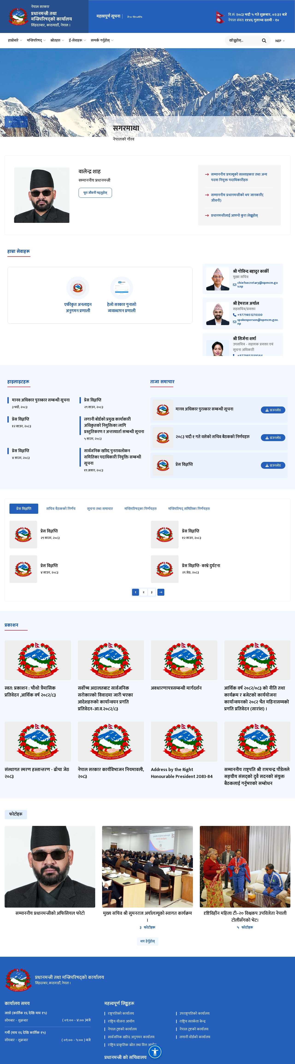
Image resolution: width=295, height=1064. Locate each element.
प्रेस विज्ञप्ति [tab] (27, 514)
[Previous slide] (10, 122)
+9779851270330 (250, 321)
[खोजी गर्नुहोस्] (264, 41)
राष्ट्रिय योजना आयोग (121, 1027)
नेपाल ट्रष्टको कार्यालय (122, 1035)
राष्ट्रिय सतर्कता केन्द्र (193, 1027)
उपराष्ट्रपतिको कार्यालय (194, 1019)
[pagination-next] (160, 597)
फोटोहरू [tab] (15, 820)
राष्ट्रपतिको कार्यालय (121, 1019)
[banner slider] (147, 92)
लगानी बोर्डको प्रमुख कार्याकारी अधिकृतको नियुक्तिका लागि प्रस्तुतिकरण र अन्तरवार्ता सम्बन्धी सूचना (114, 431)
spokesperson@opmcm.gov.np (257, 328)
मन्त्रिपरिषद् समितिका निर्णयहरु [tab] (189, 514)
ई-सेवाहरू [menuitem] (75, 40)
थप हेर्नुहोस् (147, 947)
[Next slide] (22, 122)
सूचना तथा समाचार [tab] (100, 514)
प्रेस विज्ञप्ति (134, 16)
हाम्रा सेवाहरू (18, 257)
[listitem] (77, 301)
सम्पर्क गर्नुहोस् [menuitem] (100, 40)
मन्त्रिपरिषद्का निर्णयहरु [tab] (140, 514)
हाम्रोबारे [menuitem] (13, 40)
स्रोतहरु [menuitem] (55, 40)
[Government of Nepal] (18, 16)
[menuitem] (48, 1026)
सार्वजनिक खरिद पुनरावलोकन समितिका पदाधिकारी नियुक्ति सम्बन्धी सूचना (112, 462)
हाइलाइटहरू (18, 387)
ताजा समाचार (162, 387)
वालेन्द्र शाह (90, 177)
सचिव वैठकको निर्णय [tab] (61, 514)
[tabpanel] (147, 564)
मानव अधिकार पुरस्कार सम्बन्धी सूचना (41, 405)
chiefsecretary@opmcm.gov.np (257, 290)
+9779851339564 (250, 361)
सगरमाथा (126, 128)
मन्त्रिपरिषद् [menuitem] (34, 40)
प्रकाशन (11, 631)
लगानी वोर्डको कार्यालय (195, 1043)
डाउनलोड (275, 415)
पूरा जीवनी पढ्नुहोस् (95, 198)
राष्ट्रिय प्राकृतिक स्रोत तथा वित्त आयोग (132, 1050)
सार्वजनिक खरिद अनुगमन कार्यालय (131, 1043)
